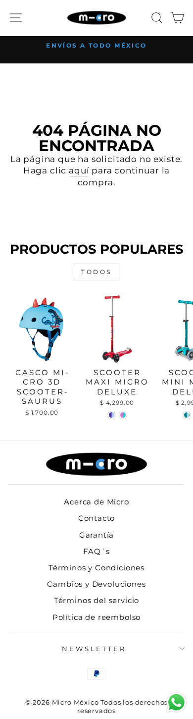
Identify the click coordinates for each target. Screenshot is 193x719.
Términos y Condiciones (96, 567)
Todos (96, 272)
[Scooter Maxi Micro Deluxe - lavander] (123, 415)
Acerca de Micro (96, 501)
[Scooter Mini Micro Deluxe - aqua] (187, 415)
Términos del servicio (96, 600)
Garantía (96, 535)
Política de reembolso (96, 617)
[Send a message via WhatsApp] (176, 702)
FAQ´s (96, 551)
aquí (79, 170)
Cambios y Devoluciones (96, 584)
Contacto (96, 518)
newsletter (94, 649)
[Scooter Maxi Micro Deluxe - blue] (111, 415)
